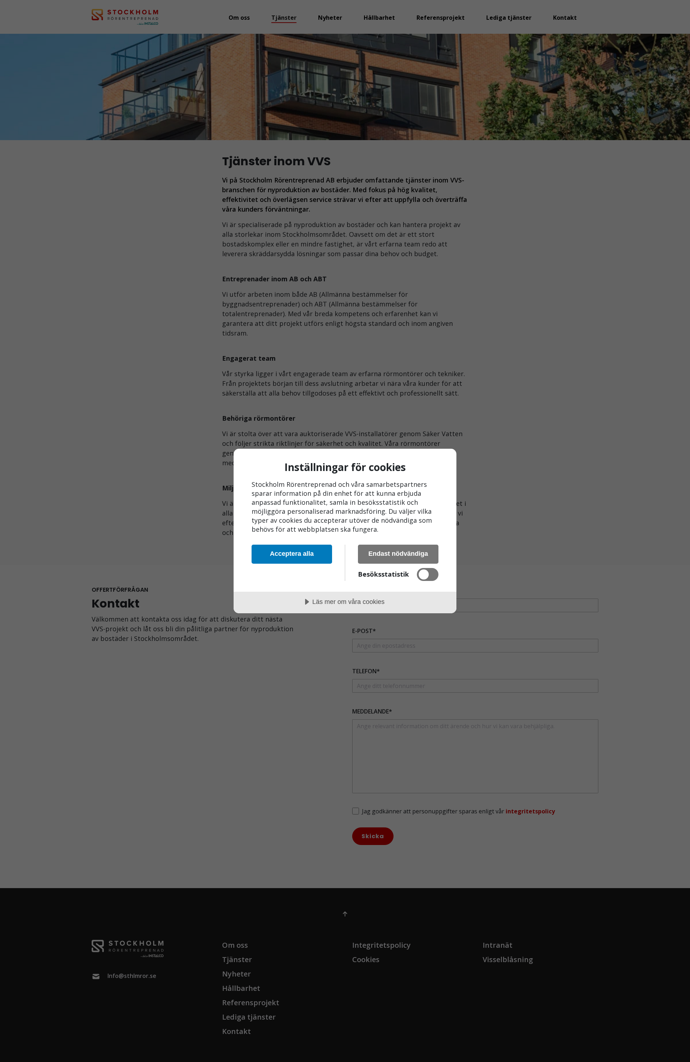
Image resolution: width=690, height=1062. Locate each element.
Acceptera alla (292, 553)
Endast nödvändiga (398, 553)
